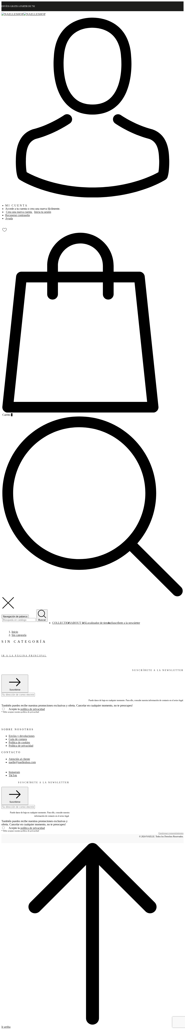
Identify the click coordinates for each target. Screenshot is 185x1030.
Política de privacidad (21, 745)
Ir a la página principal (24, 655)
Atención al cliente (19, 759)
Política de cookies (19, 742)
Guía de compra (18, 739)
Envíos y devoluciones (22, 735)
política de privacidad (32, 709)
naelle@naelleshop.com (22, 762)
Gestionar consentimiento (171, 833)
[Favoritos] (4, 229)
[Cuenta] (92, 196)
